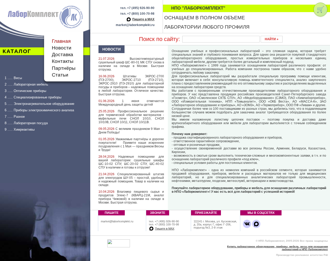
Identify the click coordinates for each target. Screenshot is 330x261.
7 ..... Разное (15, 117)
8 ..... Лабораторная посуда (26, 123)
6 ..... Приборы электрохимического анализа (39, 110)
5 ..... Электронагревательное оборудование (39, 104)
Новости (61, 47)
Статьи (60, 75)
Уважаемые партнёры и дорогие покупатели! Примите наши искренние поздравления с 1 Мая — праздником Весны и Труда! (131, 144)
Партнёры (64, 68)
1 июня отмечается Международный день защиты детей (131, 102)
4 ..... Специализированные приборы (33, 97)
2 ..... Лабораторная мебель (26, 84)
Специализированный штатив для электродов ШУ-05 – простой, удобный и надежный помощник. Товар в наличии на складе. (131, 179)
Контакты (62, 61)
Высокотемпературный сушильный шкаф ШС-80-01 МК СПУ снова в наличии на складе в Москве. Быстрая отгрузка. (131, 64)
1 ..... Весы (13, 78)
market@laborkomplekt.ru (135, 25)
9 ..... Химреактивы (20, 129)
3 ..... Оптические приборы (25, 91)
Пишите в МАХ (143, 19)
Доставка (62, 54)
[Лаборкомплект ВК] (247, 224)
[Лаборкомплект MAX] (256, 224)
